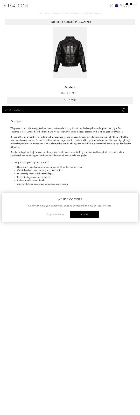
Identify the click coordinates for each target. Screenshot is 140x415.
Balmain (70, 87)
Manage (107, 206)
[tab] (70, 121)
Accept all (84, 214)
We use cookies (70, 199)
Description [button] (16, 121)
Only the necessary (55, 214)
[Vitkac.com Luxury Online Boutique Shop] (15, 5)
